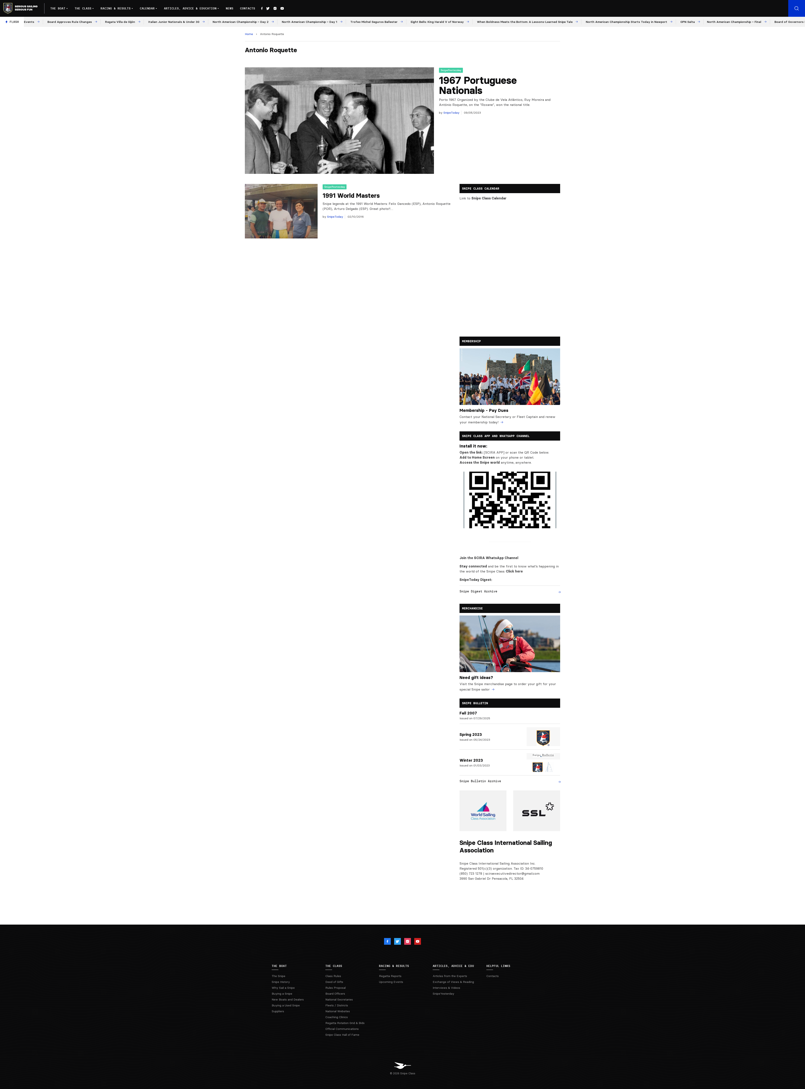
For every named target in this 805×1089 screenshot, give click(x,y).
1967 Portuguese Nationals (478, 85)
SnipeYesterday (451, 70)
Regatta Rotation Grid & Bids (345, 1023)
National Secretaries (339, 999)
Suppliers (278, 1011)
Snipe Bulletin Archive (480, 781)
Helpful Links (498, 966)
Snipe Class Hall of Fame (342, 1035)
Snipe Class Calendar (488, 198)
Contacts (247, 8)
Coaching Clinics (336, 1017)
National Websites (337, 1011)
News (229, 8)
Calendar (147, 8)
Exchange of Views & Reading (453, 982)
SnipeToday (451, 112)
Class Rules (333, 976)
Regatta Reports (390, 976)
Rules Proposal (335, 988)
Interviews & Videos (446, 988)
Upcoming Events (391, 982)
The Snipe (278, 976)
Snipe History (281, 982)
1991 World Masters (351, 195)
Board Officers (335, 993)
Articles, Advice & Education (190, 8)
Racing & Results (116, 8)
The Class (83, 8)
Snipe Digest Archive (478, 591)
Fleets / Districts (336, 1005)
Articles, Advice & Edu (453, 966)
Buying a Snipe (282, 993)
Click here (514, 571)
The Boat (57, 8)
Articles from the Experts (450, 976)
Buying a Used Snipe (286, 1005)
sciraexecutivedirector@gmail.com (512, 873)
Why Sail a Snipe (283, 988)
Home (249, 34)
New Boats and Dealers (288, 999)
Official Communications (342, 1029)
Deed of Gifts (334, 982)
